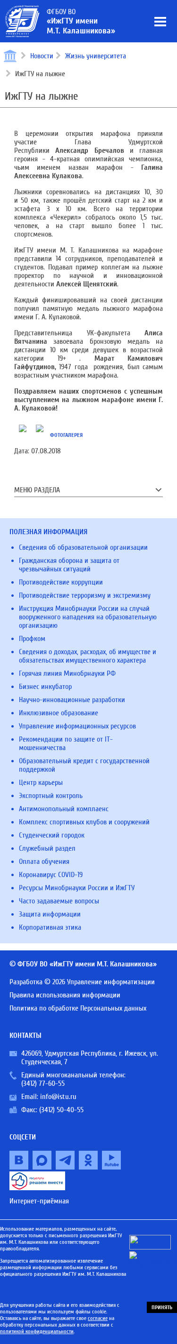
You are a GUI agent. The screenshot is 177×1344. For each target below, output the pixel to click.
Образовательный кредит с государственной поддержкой (84, 765)
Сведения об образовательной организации (83, 547)
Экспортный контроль (51, 795)
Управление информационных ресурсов (77, 726)
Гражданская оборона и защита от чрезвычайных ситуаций (69, 564)
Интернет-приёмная (39, 1201)
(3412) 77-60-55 (43, 1083)
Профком (32, 638)
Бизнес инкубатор (45, 686)
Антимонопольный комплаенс (64, 809)
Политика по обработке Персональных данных (77, 1008)
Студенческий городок (51, 835)
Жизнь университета (95, 56)
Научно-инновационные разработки (72, 700)
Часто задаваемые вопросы (59, 901)
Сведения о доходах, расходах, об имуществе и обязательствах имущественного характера (87, 656)
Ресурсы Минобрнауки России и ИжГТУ (77, 888)
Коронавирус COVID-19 (51, 874)
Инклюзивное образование (58, 713)
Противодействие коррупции (61, 582)
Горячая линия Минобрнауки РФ (67, 673)
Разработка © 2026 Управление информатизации (82, 982)
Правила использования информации (64, 995)
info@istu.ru (58, 1096)
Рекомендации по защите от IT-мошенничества (66, 743)
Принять (162, 1307)
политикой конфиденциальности (37, 1331)
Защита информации (50, 914)
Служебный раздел (47, 848)
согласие (98, 1318)
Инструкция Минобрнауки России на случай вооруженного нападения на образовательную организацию (88, 617)
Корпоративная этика (50, 927)
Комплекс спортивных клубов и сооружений (84, 822)
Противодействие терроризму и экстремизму (85, 595)
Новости (41, 56)
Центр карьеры (41, 782)
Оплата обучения (44, 861)
